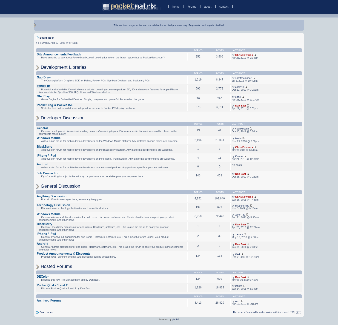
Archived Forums (49, 300)
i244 (237, 254)
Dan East (240, 105)
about (207, 6)
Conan (239, 156)
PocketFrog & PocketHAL (55, 105)
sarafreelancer (243, 78)
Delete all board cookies (259, 312)
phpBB (175, 319)
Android (42, 164)
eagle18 (239, 87)
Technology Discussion (53, 205)
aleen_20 (240, 214)
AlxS (237, 301)
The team (238, 312)
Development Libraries (63, 67)
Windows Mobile (48, 138)
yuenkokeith (242, 128)
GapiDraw (44, 77)
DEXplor (43, 276)
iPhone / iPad (46, 155)
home (176, 6)
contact (223, 6)
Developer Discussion (63, 117)
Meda (238, 138)
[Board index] (131, 7)
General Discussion (60, 186)
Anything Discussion (51, 196)
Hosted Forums (56, 266)
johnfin (238, 286)
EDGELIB (43, 86)
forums (192, 6)
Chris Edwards (244, 55)
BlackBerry (44, 146)
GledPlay (43, 96)
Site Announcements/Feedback (59, 54)
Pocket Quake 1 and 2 (52, 285)
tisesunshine (242, 205)
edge (238, 96)
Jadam (239, 234)
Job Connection (48, 173)
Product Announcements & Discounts (63, 253)
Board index (47, 37)
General (42, 128)
